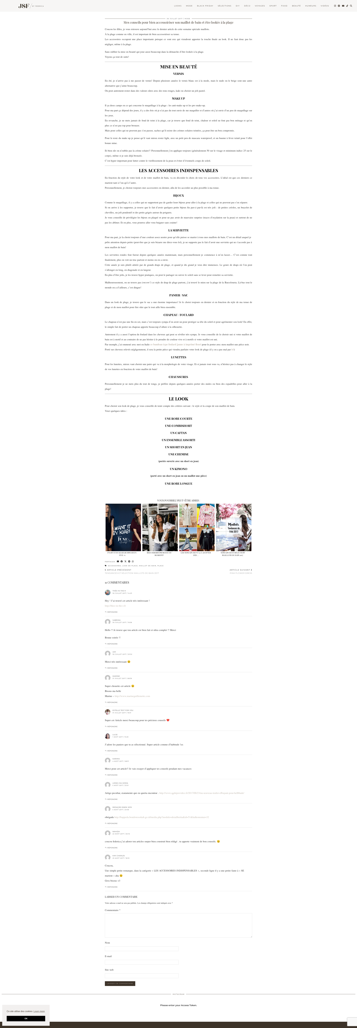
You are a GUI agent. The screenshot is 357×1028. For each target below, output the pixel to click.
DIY (238, 6)
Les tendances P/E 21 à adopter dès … (196, 553)
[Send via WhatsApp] (133, 561)
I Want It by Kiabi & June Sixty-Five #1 (122, 553)
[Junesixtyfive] (30, 6)
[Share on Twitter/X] (125, 561)
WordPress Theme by (341, 1025)
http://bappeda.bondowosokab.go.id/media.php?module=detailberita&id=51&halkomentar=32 (161, 817)
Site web (109, 969)
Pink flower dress (241, 571)
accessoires (114, 566)
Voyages (260, 6)
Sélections (224, 6)
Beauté (296, 6)
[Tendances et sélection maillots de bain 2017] (233, 527)
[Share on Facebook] (122, 561)
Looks (178, 6)
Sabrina (117, 620)
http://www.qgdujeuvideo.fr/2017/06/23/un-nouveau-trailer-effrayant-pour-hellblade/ (201, 793)
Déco (247, 6)
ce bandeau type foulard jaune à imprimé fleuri (175, 344)
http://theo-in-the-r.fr (115, 605)
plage (160, 566)
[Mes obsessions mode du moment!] (160, 527)
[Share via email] (118, 561)
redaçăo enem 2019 (122, 807)
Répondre (112, 612)
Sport (273, 6)
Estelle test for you (123, 710)
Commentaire (112, 910)
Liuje (115, 735)
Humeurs (310, 6)
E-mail (108, 956)
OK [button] (26, 1018)
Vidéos (325, 6)
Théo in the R (119, 591)
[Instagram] (335, 6)
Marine (116, 676)
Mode (189, 6)
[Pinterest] (339, 6)
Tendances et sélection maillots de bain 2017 (233, 553)
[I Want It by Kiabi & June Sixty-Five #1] (123, 527)
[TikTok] (347, 6)
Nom (107, 942)
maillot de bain (147, 566)
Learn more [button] (39, 1011)
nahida (116, 832)
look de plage (130, 566)
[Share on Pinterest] (129, 561)
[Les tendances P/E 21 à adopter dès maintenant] (196, 527)
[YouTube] (343, 6)
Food (284, 6)
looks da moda (120, 783)
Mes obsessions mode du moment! (159, 553)
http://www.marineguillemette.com (132, 696)
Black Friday (205, 6)
